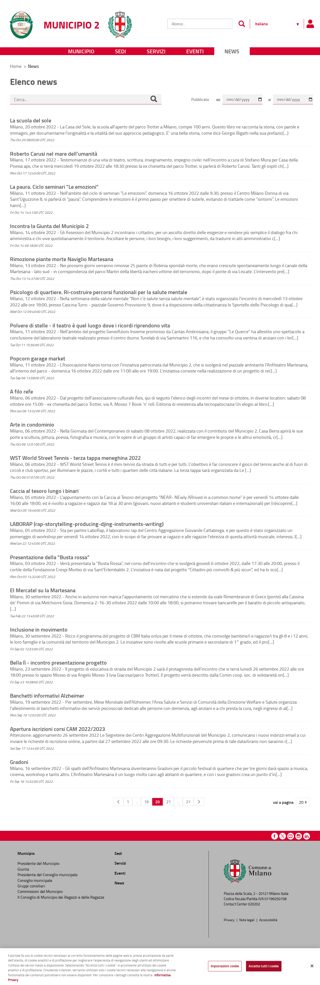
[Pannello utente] (310, 24)
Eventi (195, 51)
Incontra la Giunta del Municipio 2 (49, 226)
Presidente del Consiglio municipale (48, 874)
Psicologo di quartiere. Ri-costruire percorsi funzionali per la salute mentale (98, 292)
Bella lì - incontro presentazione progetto (58, 662)
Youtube (290, 836)
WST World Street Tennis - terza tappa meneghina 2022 (75, 458)
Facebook (274, 836)
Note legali (247, 919)
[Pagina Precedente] (118, 802)
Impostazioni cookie (225, 966)
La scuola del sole (30, 120)
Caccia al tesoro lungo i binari (44, 491)
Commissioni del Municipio (40, 891)
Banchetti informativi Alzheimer (47, 695)
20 (157, 802)
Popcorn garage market (37, 358)
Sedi (120, 51)
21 (168, 802)
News (231, 51)
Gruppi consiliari (31, 886)
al (269, 99)
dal (218, 99)
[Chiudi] (312, 965)
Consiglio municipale (35, 880)
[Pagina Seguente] (199, 802)
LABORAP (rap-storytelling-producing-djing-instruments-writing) (87, 524)
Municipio (81, 51)
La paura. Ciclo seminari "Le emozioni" (54, 186)
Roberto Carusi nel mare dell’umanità (53, 153)
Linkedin (306, 836)
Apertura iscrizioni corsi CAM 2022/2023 (57, 729)
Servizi (156, 51)
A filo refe (21, 391)
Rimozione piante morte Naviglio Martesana (61, 259)
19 (146, 802)
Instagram (298, 836)
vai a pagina (283, 802)
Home (16, 66)
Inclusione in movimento (39, 629)
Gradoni (19, 762)
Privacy (229, 919)
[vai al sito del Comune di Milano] (120, 22)
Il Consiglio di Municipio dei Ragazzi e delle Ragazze (61, 897)
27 (188, 802)
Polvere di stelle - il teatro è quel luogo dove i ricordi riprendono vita (90, 325)
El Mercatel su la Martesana (43, 590)
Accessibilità (268, 919)
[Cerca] (154, 99)
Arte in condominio (32, 424)
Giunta (23, 869)
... (137, 802)
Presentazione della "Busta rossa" (50, 557)
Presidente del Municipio (38, 863)
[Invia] (242, 24)
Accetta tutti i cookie (264, 966)
